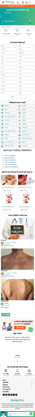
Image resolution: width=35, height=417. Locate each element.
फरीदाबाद (3, 49)
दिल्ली (3, 45)
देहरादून (20, 93)
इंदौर (20, 63)
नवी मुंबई (11, 96)
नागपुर (20, 60)
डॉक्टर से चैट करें (7, 190)
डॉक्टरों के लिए (6, 387)
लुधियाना (3, 74)
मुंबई (20, 45)
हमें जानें (4, 380)
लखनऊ (3, 53)
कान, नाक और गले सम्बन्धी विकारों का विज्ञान (11, 116)
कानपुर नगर (21, 53)
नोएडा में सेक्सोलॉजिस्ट (10, 162)
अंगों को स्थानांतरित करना (9, 142)
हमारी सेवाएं (5, 384)
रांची (2, 78)
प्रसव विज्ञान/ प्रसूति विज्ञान (9, 145)
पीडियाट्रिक (24, 120)
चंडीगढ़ (3, 89)
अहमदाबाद (3, 85)
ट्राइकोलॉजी (7, 134)
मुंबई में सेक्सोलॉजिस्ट (9, 158)
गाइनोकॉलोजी (24, 113)
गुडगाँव (20, 49)
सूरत (2, 71)
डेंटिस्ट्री (6, 127)
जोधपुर (20, 78)
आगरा (20, 89)
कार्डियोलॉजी (7, 105)
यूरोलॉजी (23, 116)
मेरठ (2, 56)
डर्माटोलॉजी (6, 124)
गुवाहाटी (20, 82)
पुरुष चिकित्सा (24, 131)
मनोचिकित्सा (24, 124)
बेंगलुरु (20, 85)
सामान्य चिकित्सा (25, 145)
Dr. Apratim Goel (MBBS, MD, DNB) (9, 244)
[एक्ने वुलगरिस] (17, 228)
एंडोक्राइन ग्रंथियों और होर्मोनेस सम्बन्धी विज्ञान (28, 138)
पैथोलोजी (6, 138)
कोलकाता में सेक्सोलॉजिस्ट (11, 167)
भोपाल (3, 63)
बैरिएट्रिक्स (24, 142)
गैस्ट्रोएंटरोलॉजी (7, 113)
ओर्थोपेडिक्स (24, 109)
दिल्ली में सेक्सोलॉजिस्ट (10, 156)
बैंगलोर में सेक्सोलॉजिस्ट (10, 160)
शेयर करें (7, 305)
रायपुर (20, 74)
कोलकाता (20, 67)
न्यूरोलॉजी (6, 109)
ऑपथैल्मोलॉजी (7, 120)
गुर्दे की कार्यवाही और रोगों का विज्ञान (11, 131)
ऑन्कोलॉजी (24, 105)
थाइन (3, 60)
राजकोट (3, 82)
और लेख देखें (6, 314)
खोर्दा (3, 93)
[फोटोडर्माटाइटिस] (17, 259)
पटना (3, 67)
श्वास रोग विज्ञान (24, 127)
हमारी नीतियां (5, 382)
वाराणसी (20, 56)
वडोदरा (20, 71)
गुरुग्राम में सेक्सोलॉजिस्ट (10, 165)
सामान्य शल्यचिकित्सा (25, 134)
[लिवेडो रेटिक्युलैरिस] (17, 289)
